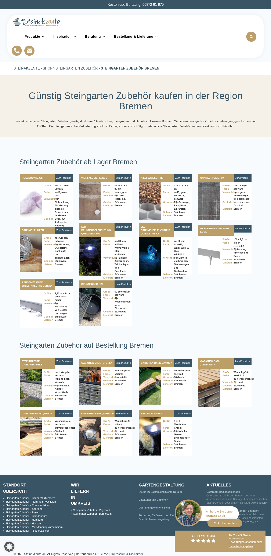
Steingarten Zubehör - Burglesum (92, 513)
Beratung (93, 36)
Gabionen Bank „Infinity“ (97, 413)
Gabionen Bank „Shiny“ (37, 413)
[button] (9, 546)
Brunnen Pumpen (33, 230)
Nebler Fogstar (151, 413)
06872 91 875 (153, 4)
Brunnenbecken (92, 284)
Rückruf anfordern (225, 523)
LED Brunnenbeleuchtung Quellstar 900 (155, 230)
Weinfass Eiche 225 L (94, 178)
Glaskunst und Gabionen (153, 499)
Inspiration (62, 36)
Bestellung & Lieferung (133, 36)
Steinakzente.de (35, 554)
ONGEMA (101, 554)
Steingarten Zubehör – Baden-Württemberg (30, 498)
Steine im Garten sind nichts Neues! (160, 492)
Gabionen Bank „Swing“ (156, 363)
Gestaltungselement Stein (154, 507)
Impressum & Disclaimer (127, 554)
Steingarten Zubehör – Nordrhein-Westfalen (31, 501)
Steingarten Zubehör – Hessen (23, 523)
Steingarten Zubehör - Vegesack (91, 510)
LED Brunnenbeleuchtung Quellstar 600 (96, 230)
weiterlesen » (260, 502)
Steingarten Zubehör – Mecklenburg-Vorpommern (34, 527)
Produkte (32, 36)
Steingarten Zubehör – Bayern (23, 512)
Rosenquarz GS (32, 178)
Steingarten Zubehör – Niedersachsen (28, 530)
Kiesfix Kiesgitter (152, 178)
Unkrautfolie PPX (212, 178)
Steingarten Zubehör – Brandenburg (26, 516)
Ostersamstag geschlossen (223, 492)
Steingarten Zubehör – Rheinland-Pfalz (28, 505)
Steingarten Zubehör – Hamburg (24, 519)
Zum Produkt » (64, 178)
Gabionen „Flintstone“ (96, 363)
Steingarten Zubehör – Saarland (24, 508)
